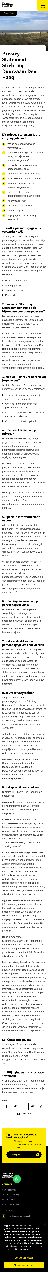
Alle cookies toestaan (24, 1265)
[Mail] (32, 1106)
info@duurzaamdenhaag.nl (16, 1059)
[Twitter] (15, 1106)
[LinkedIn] (24, 1106)
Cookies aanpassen (24, 1258)
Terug (5, 13)
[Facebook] (6, 1106)
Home (12, 13)
